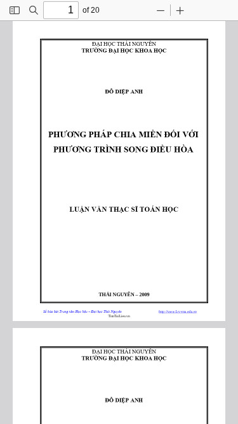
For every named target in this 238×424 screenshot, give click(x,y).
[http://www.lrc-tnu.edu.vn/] (178, 310)
